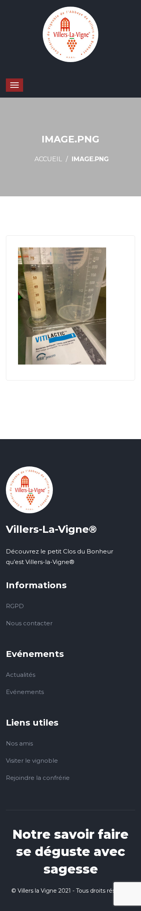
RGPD (15, 606)
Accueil (48, 159)
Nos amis (19, 743)
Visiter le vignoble (32, 760)
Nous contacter (29, 623)
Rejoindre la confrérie (38, 777)
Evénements (25, 692)
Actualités (20, 674)
